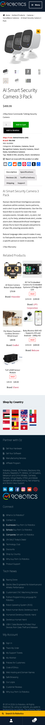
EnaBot (15, 345)
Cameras (30, 15)
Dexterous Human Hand (16, 619)
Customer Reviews (14, 687)
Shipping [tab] (10, 183)
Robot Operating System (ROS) (19, 605)
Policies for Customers (15, 663)
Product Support (13, 564)
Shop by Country (13, 554)
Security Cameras (26, 149)
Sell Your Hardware (14, 448)
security (21, 155)
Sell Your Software (13, 453)
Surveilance (35, 155)
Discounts (10, 549)
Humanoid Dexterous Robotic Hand (21, 615)
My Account (11, 720)
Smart (27, 155)
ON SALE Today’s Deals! (16, 539)
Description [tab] (11, 172)
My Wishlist (11, 658)
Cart (29, 718)
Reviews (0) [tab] (11, 177)
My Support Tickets (14, 653)
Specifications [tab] (26, 172)
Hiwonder (15, 296)
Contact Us (11, 520)
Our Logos (10, 682)
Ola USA (12, 140)
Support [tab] (21, 183)
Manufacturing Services (16, 458)
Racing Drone (11, 580)
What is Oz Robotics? (15, 515)
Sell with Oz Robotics (20, 535)
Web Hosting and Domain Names (20, 672)
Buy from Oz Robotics (20, 525)
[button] (38, 31)
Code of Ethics (12, 667)
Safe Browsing (12, 677)
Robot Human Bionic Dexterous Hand (22, 610)
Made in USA (12, 155)
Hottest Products (18, 15)
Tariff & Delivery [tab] (27, 177)
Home (8, 15)
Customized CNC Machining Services (22, 592)
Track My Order (12, 648)
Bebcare (35, 350)
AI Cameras (16, 146)
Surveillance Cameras (11, 18)
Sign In (9, 643)
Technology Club (13, 544)
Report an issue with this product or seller (22, 159)
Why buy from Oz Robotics (17, 559)
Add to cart (21, 124)
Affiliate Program (13, 463)
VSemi (16, 387)
